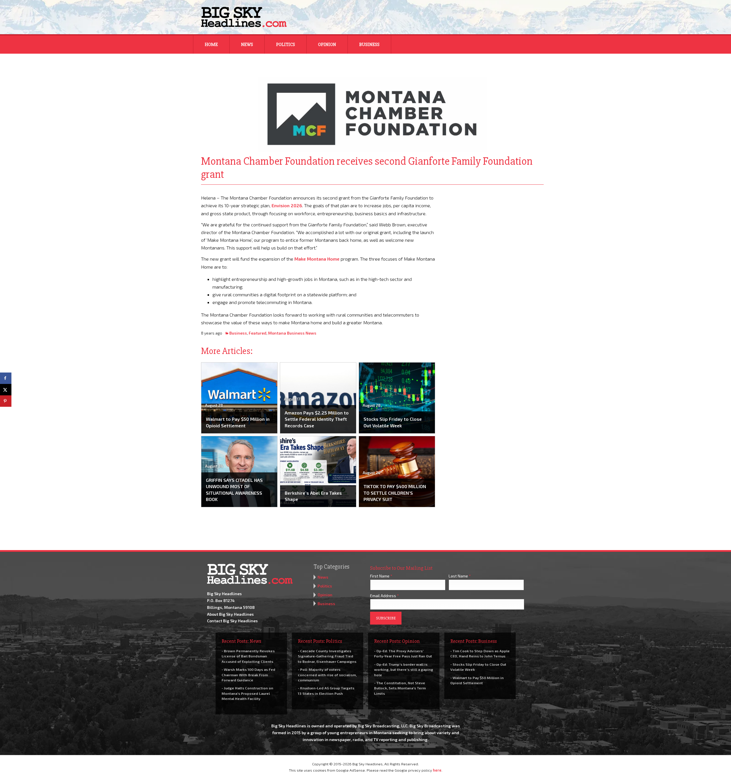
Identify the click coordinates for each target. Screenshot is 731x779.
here (437, 770)
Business (369, 44)
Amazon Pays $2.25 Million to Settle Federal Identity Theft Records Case (317, 419)
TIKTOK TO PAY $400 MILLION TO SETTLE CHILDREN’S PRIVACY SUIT (395, 493)
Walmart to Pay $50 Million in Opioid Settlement (238, 422)
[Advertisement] (493, 229)
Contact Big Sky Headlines (232, 620)
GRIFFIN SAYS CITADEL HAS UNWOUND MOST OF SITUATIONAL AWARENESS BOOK (234, 489)
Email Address (384, 595)
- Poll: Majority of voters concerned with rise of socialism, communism (327, 674)
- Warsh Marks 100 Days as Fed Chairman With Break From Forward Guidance (248, 674)
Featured (257, 333)
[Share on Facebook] (5, 378)
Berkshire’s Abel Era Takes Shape (313, 496)
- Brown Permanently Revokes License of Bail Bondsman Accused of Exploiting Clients (248, 656)
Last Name (460, 575)
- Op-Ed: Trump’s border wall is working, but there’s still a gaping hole (403, 669)
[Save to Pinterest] (5, 401)
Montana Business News (292, 333)
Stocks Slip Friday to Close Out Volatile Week (393, 422)
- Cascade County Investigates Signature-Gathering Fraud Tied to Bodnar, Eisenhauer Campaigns (327, 656)
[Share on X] (5, 389)
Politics (285, 44)
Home (211, 44)
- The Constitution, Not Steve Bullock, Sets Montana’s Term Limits (400, 688)
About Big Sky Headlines (230, 614)
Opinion (327, 44)
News (247, 44)
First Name (381, 575)
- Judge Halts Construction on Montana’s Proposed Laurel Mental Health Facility (247, 693)
